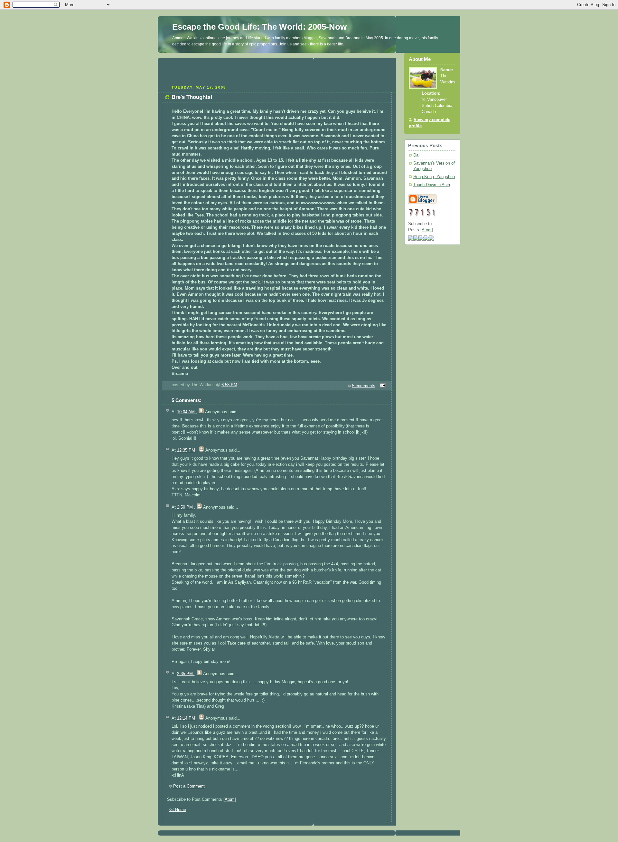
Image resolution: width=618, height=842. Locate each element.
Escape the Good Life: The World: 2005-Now (259, 27)
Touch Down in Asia (431, 185)
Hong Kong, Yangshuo (434, 177)
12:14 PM (186, 718)
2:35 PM (185, 674)
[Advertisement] (276, 70)
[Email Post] (382, 386)
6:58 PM (229, 385)
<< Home (177, 810)
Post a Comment (189, 786)
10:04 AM (186, 412)
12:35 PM (186, 450)
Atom (230, 799)
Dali (416, 155)
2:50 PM (185, 507)
